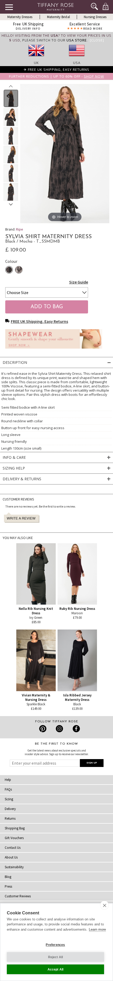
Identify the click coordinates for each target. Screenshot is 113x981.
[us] (76, 58)
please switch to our (54, 40)
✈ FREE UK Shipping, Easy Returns (56, 69)
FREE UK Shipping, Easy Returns (39, 321)
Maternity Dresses (19, 17)
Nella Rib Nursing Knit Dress (36, 610)
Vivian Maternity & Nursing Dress (36, 697)
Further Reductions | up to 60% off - (56, 76)
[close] (104, 905)
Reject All (55, 957)
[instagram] (59, 728)
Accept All (56, 969)
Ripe (19, 229)
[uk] (36, 58)
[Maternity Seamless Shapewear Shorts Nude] (53, 350)
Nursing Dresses (95, 17)
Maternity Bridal (58, 17)
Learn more (97, 929)
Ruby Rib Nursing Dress (77, 608)
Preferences (55, 945)
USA (76, 62)
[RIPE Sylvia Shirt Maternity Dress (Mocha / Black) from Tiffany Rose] (11, 98)
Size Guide (78, 282)
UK (36, 62)
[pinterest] (43, 728)
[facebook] (75, 728)
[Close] (97, 40)
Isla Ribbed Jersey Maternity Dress (77, 697)
